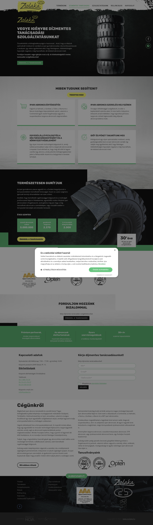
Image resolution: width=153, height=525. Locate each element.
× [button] (115, 250)
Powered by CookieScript (104, 275)
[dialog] (76, 262)
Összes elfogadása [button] (100, 270)
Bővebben (102, 264)
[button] (53, 270)
